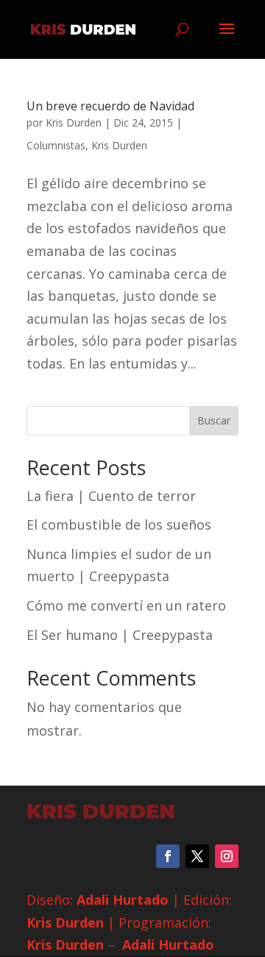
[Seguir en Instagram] (227, 856)
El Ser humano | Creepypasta (119, 635)
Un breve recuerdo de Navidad (110, 106)
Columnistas (55, 145)
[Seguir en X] (197, 856)
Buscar (213, 420)
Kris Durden (74, 122)
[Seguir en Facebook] (168, 856)
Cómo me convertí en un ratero (126, 605)
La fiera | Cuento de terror (111, 496)
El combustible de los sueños (118, 524)
